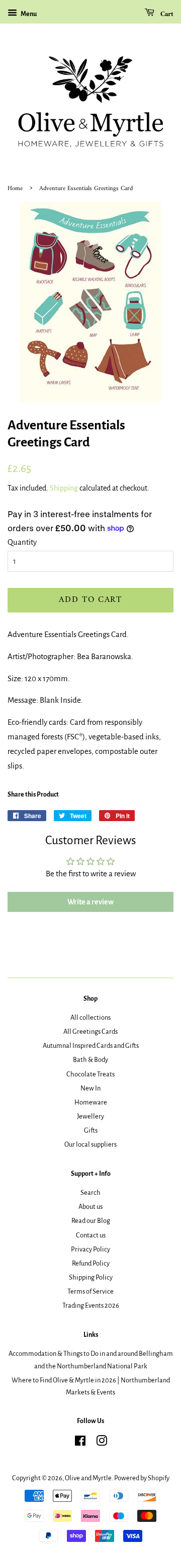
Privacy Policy (90, 1249)
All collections (90, 1017)
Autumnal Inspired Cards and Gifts (91, 1045)
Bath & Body (90, 1059)
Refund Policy (91, 1263)
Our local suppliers (90, 1144)
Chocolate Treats (90, 1074)
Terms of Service (90, 1291)
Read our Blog (90, 1220)
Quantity (22, 542)
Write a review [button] (90, 902)
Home (15, 188)
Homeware (90, 1102)
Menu (28, 14)
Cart (165, 14)
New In (90, 1088)
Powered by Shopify (141, 1478)
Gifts (91, 1130)
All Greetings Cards (90, 1031)
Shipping (64, 488)
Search (90, 1192)
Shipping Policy (91, 1277)
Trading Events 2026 (90, 1305)
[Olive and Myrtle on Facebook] (80, 1443)
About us (90, 1206)
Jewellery (90, 1116)
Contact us (91, 1235)
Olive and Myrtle (88, 1478)
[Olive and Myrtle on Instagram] (101, 1443)
